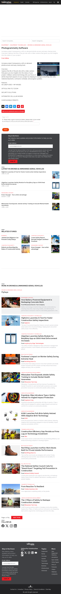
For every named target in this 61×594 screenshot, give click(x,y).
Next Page (16, 517)
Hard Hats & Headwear (27, 393)
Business (4, 235)
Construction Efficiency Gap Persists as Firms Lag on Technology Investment (40, 432)
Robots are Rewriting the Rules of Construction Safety (10, 248)
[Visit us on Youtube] (36, 553)
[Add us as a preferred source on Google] (22, 106)
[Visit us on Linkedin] (15, 525)
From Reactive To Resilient (32, 486)
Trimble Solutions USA (31, 489)
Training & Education (27, 429)
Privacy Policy (15, 158)
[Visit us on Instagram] (11, 525)
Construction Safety (37, 235)
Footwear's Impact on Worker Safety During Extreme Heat (40, 357)
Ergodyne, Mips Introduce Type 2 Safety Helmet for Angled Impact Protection (38, 396)
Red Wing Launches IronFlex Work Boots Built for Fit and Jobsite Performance (38, 449)
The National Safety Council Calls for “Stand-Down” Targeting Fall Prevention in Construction (39, 468)
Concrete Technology (28, 484)
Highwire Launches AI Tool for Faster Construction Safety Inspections (23, 172)
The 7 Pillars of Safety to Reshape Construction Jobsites (35, 501)
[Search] (54, 2)
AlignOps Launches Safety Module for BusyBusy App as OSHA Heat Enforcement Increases (23, 183)
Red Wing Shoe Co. (30, 361)
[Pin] (18, 106)
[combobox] (15, 40)
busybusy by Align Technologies (34, 343)
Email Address (12, 143)
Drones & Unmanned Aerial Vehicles (40, 45)
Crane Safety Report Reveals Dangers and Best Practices (39, 239)
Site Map (48, 589)
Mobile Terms (47, 156)
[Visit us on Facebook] (2, 525)
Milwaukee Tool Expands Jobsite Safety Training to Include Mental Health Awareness (25, 204)
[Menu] (58, 2)
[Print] (2, 106)
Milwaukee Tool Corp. (30, 382)
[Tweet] (14, 106)
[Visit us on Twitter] (7, 525)
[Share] (6, 106)
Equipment (5, 45)
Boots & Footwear (26, 354)
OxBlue (7, 58)
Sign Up (12, 161)
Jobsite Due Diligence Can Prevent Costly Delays (9, 238)
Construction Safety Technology (31, 315)
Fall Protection (26, 463)
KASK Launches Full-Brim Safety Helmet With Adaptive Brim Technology (38, 414)
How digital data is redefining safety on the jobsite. (35, 491)
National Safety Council (31, 473)
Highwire (27, 323)
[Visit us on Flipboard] (22, 555)
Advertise (20, 589)
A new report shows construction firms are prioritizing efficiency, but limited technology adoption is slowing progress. (40, 439)
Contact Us (13, 589)
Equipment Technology (18, 45)
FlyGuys (4, 292)
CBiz (25, 436)
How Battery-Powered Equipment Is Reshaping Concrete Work (36, 301)
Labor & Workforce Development (31, 372)
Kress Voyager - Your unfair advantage (14, 195)
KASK (26, 418)
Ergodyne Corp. (29, 400)
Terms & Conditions (39, 589)
